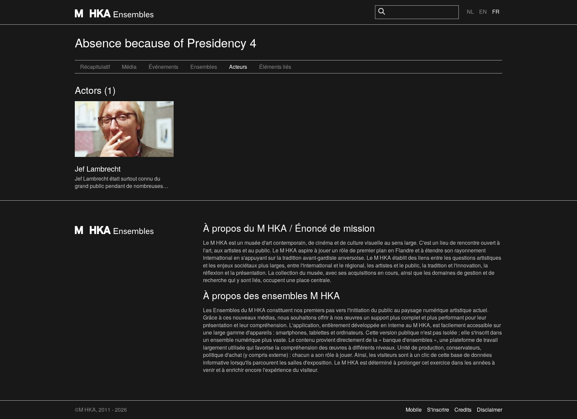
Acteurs (238, 66)
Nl (470, 11)
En (483, 11)
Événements (163, 66)
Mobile (414, 409)
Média (129, 66)
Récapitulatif (95, 66)
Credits (462, 409)
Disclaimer (489, 409)
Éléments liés (275, 66)
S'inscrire (438, 409)
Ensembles (203, 66)
